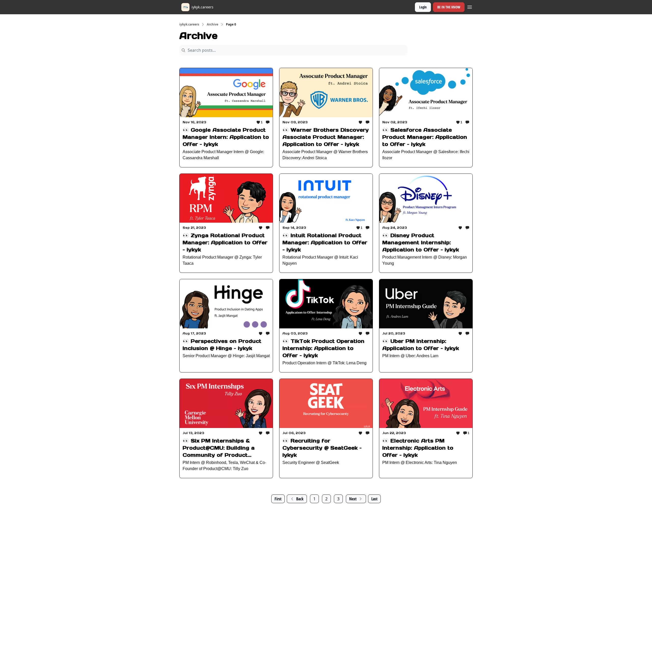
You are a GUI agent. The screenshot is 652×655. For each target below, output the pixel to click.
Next (353, 499)
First (278, 499)
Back (300, 499)
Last (374, 499)
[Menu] (470, 6)
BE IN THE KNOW (448, 7)
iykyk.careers (189, 24)
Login (423, 7)
